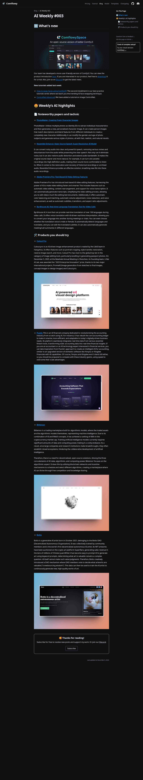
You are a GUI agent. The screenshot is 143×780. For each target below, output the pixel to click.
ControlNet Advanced (46, 97)
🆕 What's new (122, 15)
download (102, 76)
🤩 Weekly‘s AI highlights (126, 18)
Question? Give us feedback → (125, 36)
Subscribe (71, 648)
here (54, 76)
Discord (59, 79)
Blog (35, 11)
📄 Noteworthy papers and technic (128, 23)
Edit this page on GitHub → (124, 39)
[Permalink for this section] (59, 26)
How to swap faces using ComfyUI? (51, 91)
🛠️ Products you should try (128, 27)
